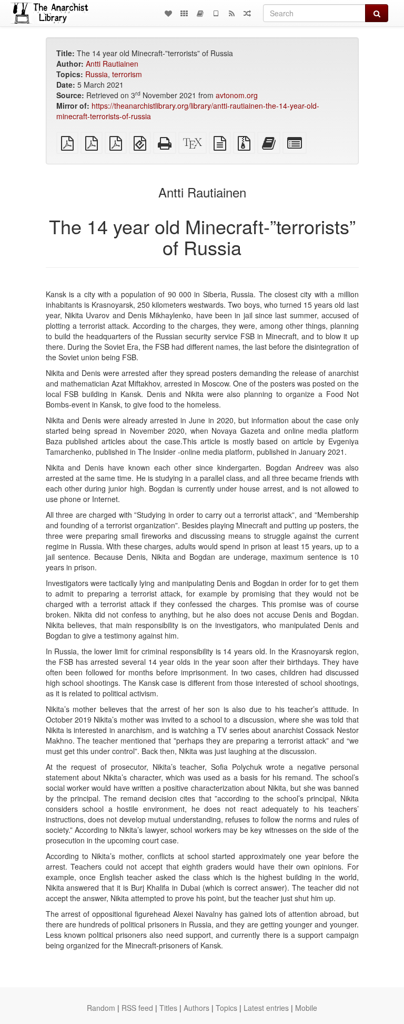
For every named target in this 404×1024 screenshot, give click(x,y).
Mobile (306, 1007)
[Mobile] (216, 13)
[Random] (247, 13)
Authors (196, 1007)
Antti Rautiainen (112, 63)
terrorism (127, 74)
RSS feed (137, 1007)
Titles (168, 1007)
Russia (96, 74)
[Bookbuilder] (200, 13)
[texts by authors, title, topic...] (168, 13)
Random (101, 1007)
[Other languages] (184, 13)
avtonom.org (237, 95)
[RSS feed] (231, 13)
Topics (226, 1007)
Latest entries (266, 1007)
